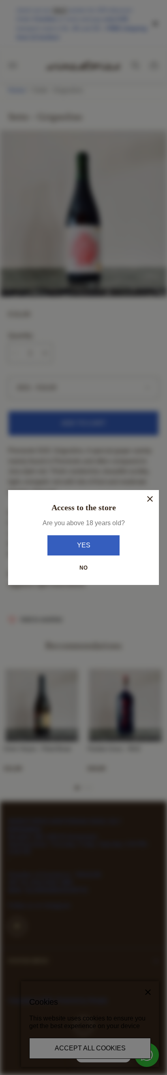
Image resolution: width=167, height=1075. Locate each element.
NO (83, 568)
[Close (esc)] (150, 499)
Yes (83, 545)
